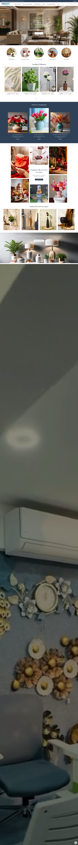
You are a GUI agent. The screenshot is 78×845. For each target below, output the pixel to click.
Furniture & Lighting (51, 4)
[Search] (69, 4)
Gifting (58, 4)
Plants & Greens (17, 4)
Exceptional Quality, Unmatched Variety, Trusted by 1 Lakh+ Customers (13, 1)
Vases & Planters (37, 4)
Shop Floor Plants (39, 33)
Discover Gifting (39, 179)
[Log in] (71, 4)
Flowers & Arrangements (27, 4)
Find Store (74, 1)
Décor (44, 4)
